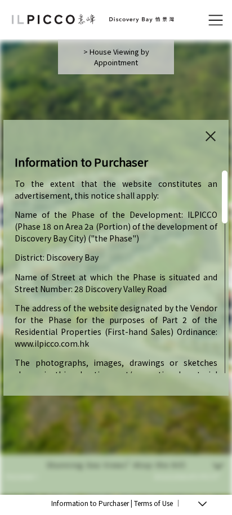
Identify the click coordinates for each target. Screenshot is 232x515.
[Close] (210, 136)
